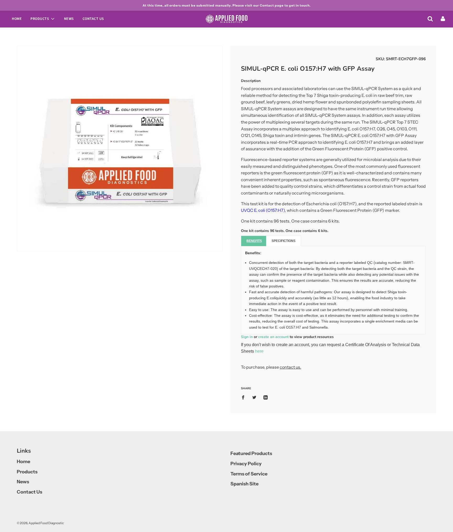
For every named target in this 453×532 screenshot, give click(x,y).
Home (17, 18)
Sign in (247, 336)
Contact (267, 5)
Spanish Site (244, 484)
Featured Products (251, 453)
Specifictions (283, 241)
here (259, 351)
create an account (273, 336)
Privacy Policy (246, 464)
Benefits (254, 241)
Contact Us (93, 18)
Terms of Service (248, 474)
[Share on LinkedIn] (265, 397)
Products (27, 472)
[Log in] (443, 18)
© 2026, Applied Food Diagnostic (40, 523)
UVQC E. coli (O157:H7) (263, 210)
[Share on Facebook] (244, 397)
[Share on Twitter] (254, 397)
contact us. (290, 367)
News (69, 18)
